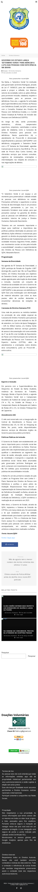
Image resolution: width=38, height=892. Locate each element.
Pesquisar (5, 652)
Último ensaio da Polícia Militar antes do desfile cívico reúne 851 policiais (17, 576)
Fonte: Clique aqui (8, 538)
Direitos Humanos (15, 71)
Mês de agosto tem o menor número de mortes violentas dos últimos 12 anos (20, 561)
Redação (5, 71)
